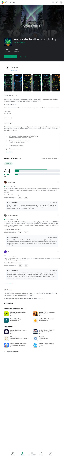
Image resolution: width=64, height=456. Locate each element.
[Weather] (8, 118)
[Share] (21, 57)
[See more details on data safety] (10, 152)
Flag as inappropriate (11, 351)
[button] (8, 82)
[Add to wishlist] (25, 57)
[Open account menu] (61, 2)
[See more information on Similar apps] (15, 327)
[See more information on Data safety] (15, 123)
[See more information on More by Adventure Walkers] (26, 309)
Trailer (32, 23)
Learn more (14, 70)
